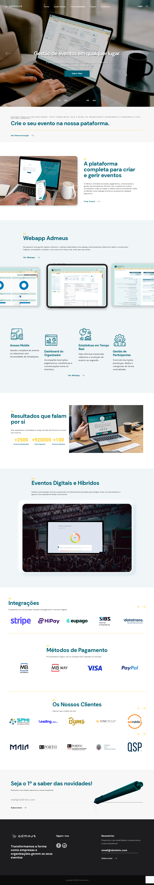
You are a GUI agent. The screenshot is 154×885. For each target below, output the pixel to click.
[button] (138, 606)
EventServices (83, 880)
